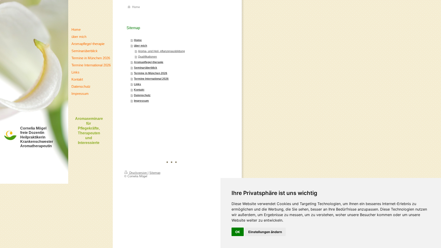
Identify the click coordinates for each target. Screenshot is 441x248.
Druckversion (138, 173)
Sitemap (154, 173)
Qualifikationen (147, 56)
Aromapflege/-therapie (148, 62)
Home (138, 40)
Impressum (141, 100)
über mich (140, 45)
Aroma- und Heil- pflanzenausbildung (161, 51)
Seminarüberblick (145, 67)
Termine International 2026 (151, 78)
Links (137, 84)
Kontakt (139, 89)
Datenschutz (142, 95)
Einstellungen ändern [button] (265, 232)
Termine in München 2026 (150, 73)
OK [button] (237, 232)
